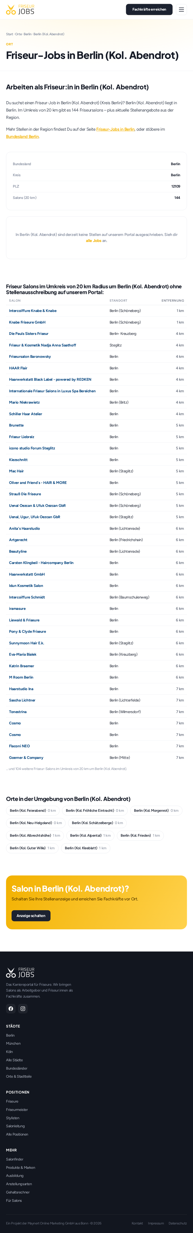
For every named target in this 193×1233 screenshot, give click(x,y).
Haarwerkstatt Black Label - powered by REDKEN (50, 379)
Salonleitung (15, 1126)
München (13, 1043)
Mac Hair (16, 471)
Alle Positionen (17, 1134)
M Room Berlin (21, 677)
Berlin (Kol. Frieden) (140, 835)
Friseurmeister (17, 1109)
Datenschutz (178, 1223)
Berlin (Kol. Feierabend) (33, 810)
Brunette (16, 425)
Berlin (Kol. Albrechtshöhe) (35, 835)
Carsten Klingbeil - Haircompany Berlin (41, 562)
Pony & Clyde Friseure (27, 631)
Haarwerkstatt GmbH (27, 574)
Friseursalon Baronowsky (30, 356)
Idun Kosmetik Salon (26, 585)
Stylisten (12, 1118)
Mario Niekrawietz (24, 402)
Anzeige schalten (31, 915)
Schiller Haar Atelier (25, 414)
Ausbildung (15, 1175)
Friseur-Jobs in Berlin (115, 129)
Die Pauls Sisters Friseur (29, 333)
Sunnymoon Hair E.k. (26, 643)
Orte (18, 34)
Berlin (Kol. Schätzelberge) (97, 823)
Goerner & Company (26, 757)
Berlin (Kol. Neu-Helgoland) (36, 823)
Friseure (12, 1101)
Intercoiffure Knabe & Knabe (32, 310)
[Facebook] (11, 1008)
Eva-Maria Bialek (22, 654)
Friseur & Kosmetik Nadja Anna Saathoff (42, 345)
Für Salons (14, 1200)
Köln (9, 1051)
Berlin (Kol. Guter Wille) (32, 848)
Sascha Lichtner (22, 700)
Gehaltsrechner (17, 1192)
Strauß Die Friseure (25, 494)
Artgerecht (18, 540)
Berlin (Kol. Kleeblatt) (86, 848)
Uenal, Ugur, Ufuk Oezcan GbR (34, 517)
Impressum (156, 1223)
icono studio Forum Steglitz (32, 448)
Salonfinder (14, 1159)
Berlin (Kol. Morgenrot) (156, 810)
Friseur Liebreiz (21, 437)
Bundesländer (16, 1068)
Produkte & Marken (20, 1167)
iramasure (17, 608)
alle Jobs (93, 240)
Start (9, 34)
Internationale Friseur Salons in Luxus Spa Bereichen (52, 391)
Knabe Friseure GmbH (27, 322)
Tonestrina (18, 712)
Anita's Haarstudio (24, 528)
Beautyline (18, 551)
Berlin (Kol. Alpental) (90, 835)
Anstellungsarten (19, 1184)
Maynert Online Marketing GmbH (51, 1223)
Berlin (28, 34)
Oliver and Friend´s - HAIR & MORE (38, 482)
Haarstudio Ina (21, 689)
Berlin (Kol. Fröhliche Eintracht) (95, 810)
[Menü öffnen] (181, 9)
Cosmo (15, 723)
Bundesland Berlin (22, 136)
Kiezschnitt (18, 459)
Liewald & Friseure (24, 620)
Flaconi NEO (19, 746)
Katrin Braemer (21, 666)
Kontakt (137, 1223)
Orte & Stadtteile (18, 1076)
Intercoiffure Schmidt (27, 597)
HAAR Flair (18, 368)
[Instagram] (23, 1008)
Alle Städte (14, 1060)
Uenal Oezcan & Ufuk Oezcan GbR (37, 505)
